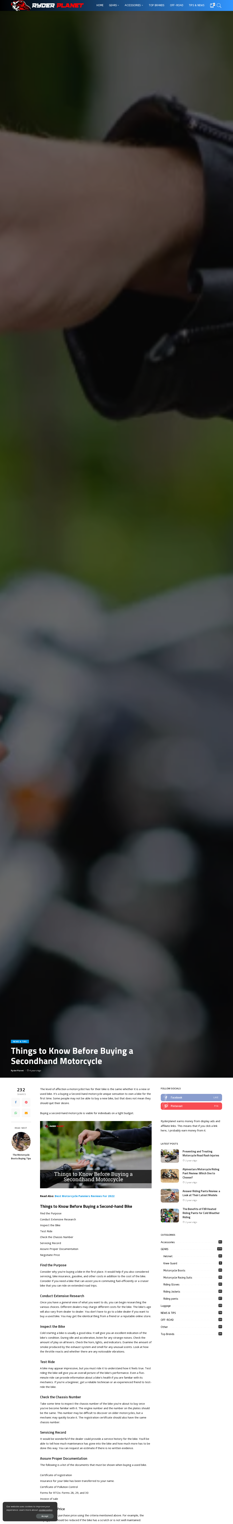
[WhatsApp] (15, 1113)
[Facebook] (15, 1102)
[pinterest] (191, 1106)
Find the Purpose (51, 1213)
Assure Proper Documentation (59, 1249)
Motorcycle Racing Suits (177, 1277)
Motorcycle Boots (174, 1270)
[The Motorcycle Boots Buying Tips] (21, 1141)
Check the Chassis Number (56, 1237)
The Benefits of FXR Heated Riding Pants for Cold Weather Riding (201, 1213)
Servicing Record (50, 1243)
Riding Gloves (171, 1284)
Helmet (168, 1256)
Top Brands (167, 1334)
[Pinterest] (26, 1102)
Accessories (168, 1242)
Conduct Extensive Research (58, 1219)
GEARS (164, 1249)
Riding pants (170, 1298)
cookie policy (45, 1510)
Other (164, 1327)
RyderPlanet (17, 1070)
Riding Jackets (171, 1291)
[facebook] (191, 1097)
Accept (45, 1516)
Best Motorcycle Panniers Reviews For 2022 (84, 1196)
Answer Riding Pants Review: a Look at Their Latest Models (201, 1193)
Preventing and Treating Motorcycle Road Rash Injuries (201, 1153)
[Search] (219, 5)
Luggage (166, 1305)
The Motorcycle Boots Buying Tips (21, 1156)
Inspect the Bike (50, 1225)
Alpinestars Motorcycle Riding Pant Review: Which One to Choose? (201, 1173)
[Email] (26, 1113)
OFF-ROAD (167, 1320)
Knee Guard (170, 1263)
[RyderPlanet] (47, 5)
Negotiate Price (50, 1255)
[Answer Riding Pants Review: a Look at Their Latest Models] (170, 1196)
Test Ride (46, 1231)
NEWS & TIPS (20, 1041)
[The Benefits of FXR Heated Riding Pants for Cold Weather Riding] (170, 1215)
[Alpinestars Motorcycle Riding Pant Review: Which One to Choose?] (170, 1176)
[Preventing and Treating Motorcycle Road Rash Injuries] (170, 1156)
